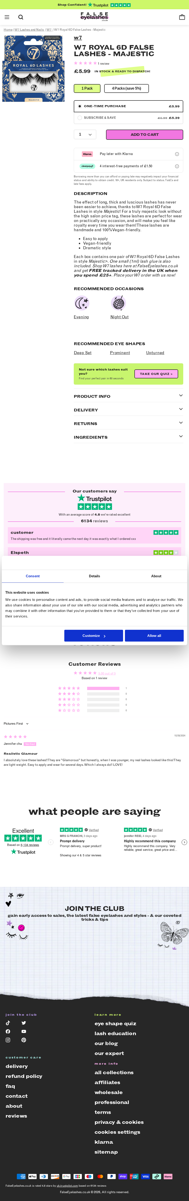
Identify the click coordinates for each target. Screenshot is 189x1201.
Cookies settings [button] (117, 1132)
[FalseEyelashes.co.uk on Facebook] (10, 1032)
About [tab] (156, 576)
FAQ (10, 1086)
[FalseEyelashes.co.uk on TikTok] (10, 1024)
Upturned (155, 352)
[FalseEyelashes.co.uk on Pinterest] (26, 1041)
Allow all (154, 636)
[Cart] (182, 17)
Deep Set (83, 352)
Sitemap (106, 1152)
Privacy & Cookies (119, 1122)
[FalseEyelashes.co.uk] (94, 17)
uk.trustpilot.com (67, 1185)
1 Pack (87, 88)
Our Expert (109, 1053)
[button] (7, 17)
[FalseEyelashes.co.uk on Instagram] (10, 1041)
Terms (102, 1112)
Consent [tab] (33, 576)
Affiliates (107, 1082)
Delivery (17, 1066)
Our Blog (106, 1043)
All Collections (113, 1072)
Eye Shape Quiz (115, 1023)
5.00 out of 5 (107, 673)
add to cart (145, 134)
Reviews (16, 1116)
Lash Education (115, 1033)
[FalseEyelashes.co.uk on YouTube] (26, 1032)
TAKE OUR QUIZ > (156, 374)
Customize (91, 636)
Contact (16, 1096)
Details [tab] (94, 576)
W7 (78, 37)
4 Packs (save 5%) (126, 88)
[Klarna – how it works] (177, 154)
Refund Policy (24, 1076)
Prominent (120, 352)
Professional (111, 1102)
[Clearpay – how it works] (177, 166)
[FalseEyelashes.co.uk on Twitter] (26, 1024)
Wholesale (108, 1092)
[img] (15, 737)
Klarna (103, 1142)
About (14, 1106)
